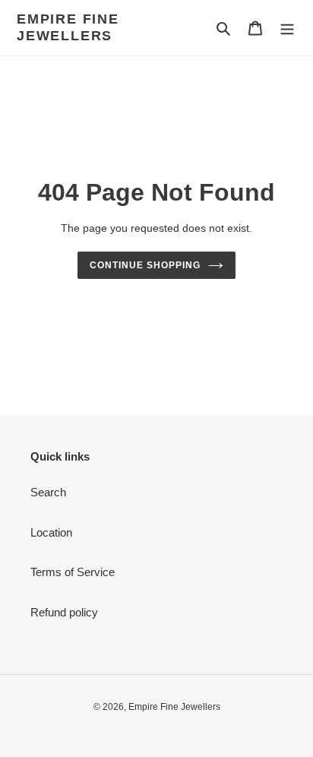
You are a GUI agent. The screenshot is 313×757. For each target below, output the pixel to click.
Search (48, 492)
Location (51, 532)
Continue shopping (145, 265)
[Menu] (287, 27)
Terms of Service (72, 571)
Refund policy (64, 612)
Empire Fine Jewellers (68, 27)
